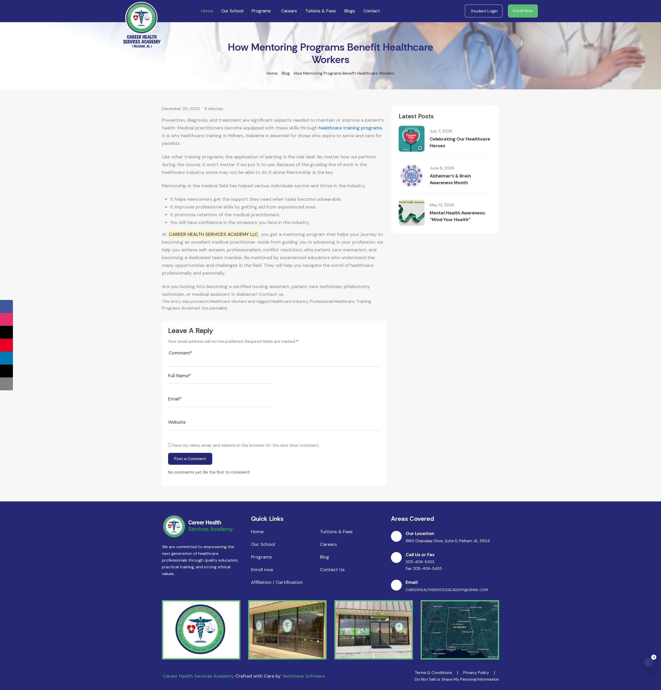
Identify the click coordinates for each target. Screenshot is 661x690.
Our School (232, 11)
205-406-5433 (420, 561)
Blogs (349, 11)
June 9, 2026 (442, 168)
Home (207, 11)
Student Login (484, 11)
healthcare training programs (350, 128)
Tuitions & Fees (320, 11)
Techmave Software (303, 676)
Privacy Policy (476, 672)
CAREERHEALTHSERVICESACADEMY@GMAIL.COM (447, 589)
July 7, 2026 (441, 131)
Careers (289, 11)
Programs (261, 11)
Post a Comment (190, 458)
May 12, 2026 (442, 205)
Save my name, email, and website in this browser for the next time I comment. (245, 445)
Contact (371, 11)
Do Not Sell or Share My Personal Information (457, 679)
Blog (286, 73)
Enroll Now (523, 10)
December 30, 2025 (181, 108)
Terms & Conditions (433, 672)
